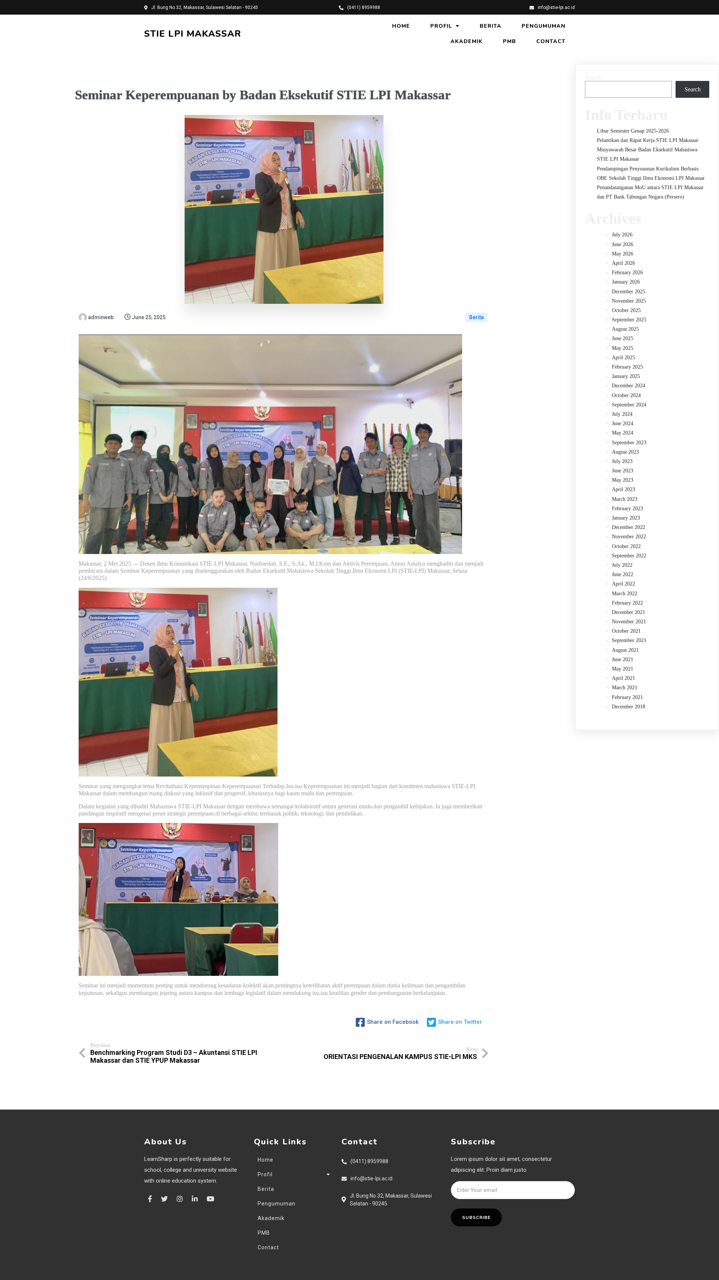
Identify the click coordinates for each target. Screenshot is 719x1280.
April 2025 (623, 357)
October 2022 (626, 546)
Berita (476, 317)
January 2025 (626, 376)
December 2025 (628, 291)
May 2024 (622, 433)
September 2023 (629, 442)
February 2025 (627, 367)
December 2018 (628, 706)
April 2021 (623, 678)
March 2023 (624, 499)
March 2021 (624, 687)
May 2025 (622, 348)
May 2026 (622, 254)
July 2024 (622, 414)
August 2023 (625, 452)
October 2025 (626, 310)
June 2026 (622, 244)
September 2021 (629, 640)
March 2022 (624, 593)
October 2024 (626, 395)
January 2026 (626, 282)
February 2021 (627, 697)
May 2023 (622, 480)
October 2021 (626, 631)
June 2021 (622, 659)
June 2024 (622, 423)
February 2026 (627, 272)
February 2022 (627, 603)
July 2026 (622, 234)
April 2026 (623, 263)
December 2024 (628, 385)
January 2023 (626, 518)
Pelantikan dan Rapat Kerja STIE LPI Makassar (647, 140)
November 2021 (629, 621)
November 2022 (629, 536)
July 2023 (622, 461)
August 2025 (625, 329)
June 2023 (622, 470)
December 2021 (628, 612)
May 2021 (622, 669)
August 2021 (625, 650)
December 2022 (628, 527)
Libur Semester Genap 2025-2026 (633, 131)
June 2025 (622, 338)
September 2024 (629, 405)
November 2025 (629, 301)
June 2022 (622, 574)
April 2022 (623, 584)
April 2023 (623, 489)
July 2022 (622, 565)
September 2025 (629, 320)
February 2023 (627, 508)
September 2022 (629, 556)
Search (593, 77)
